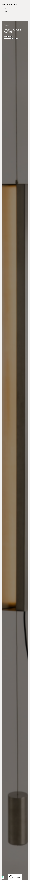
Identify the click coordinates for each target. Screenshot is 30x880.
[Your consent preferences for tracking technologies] (2, 877)
